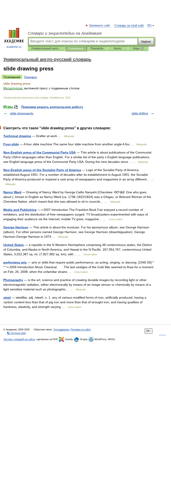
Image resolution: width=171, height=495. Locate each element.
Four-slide (11, 144)
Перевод (30, 77)
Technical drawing (17, 136)
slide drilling (140, 113)
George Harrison (15, 227)
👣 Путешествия (16, 333)
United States (13, 245)
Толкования (75, 48)
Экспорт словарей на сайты (19, 339)
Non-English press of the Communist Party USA (39, 152)
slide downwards (21, 113)
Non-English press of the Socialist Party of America (42, 170)
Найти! (146, 41)
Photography (13, 280)
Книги (117, 48)
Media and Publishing (20, 210)
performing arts (15, 262)
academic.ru (13, 46)
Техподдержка (61, 329)
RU (149, 25)
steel (7, 297)
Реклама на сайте (81, 329)
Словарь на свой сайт (129, 25)
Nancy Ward (12, 192)
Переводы (97, 48)
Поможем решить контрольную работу (52, 107)
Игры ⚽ (138, 48)
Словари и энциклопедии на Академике (65, 33)
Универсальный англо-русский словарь (46, 48)
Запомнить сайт (99, 25)
